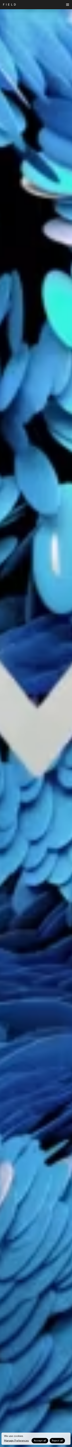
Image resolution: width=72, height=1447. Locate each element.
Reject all (57, 1440)
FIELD (10, 4)
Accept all (40, 1440)
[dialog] (36, 1439)
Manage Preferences (16, 1440)
